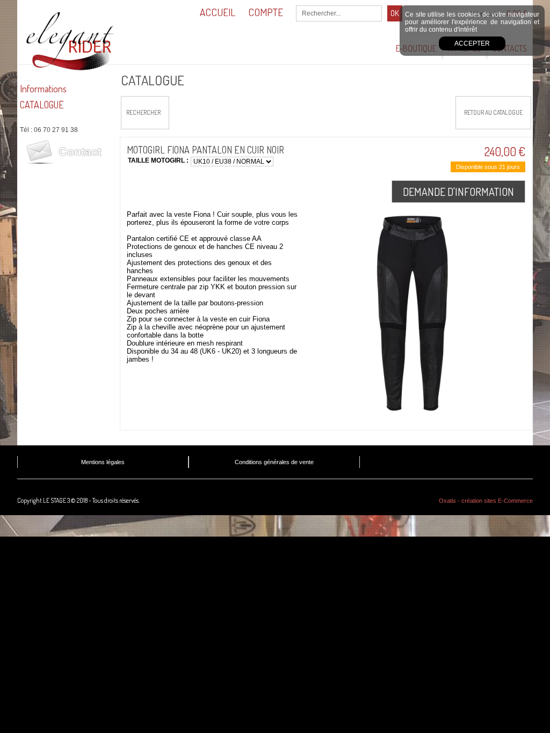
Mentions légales (103, 462)
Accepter (472, 43)
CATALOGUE (42, 105)
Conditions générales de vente (274, 462)
